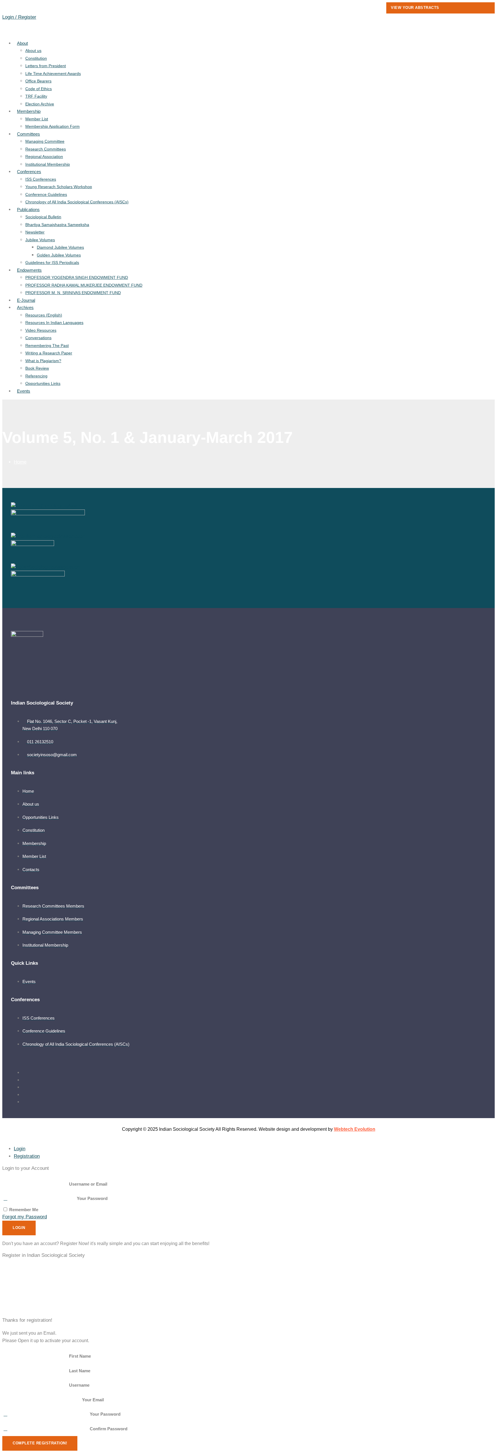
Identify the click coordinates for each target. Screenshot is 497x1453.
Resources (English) (43, 315)
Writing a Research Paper (48, 353)
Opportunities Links (42, 383)
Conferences (29, 171)
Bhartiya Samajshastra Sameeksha (57, 224)
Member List (36, 119)
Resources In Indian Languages (54, 322)
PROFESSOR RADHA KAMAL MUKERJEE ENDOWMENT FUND (83, 285)
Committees (28, 134)
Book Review (37, 368)
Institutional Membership (47, 164)
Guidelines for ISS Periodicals (52, 262)
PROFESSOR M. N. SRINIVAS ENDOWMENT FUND (73, 292)
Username (79, 1385)
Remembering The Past (47, 345)
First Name (80, 1356)
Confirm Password (108, 1428)
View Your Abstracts (415, 7)
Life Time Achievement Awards (53, 73)
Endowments (29, 270)
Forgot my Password (24, 1216)
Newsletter (35, 232)
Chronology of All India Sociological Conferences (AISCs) (77, 202)
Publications (28, 209)
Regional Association (44, 156)
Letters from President (45, 65)
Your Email (93, 1399)
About (22, 43)
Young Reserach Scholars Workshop (58, 186)
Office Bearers (38, 81)
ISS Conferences (40, 179)
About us (33, 50)
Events (23, 391)
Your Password (92, 1198)
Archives (25, 307)
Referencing (36, 376)
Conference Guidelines (46, 194)
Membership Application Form (52, 126)
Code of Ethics (38, 88)
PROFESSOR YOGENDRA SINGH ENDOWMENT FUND (76, 277)
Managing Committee (44, 141)
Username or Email (88, 1184)
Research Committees (45, 149)
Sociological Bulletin (43, 217)
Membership (29, 111)
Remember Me (23, 1209)
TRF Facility (36, 96)
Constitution (36, 58)
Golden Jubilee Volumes (59, 255)
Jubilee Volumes (40, 240)
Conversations (38, 337)
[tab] (19, 1148)
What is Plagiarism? (43, 360)
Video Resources (40, 330)
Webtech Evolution (354, 1129)
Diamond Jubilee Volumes (60, 247)
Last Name (79, 1370)
